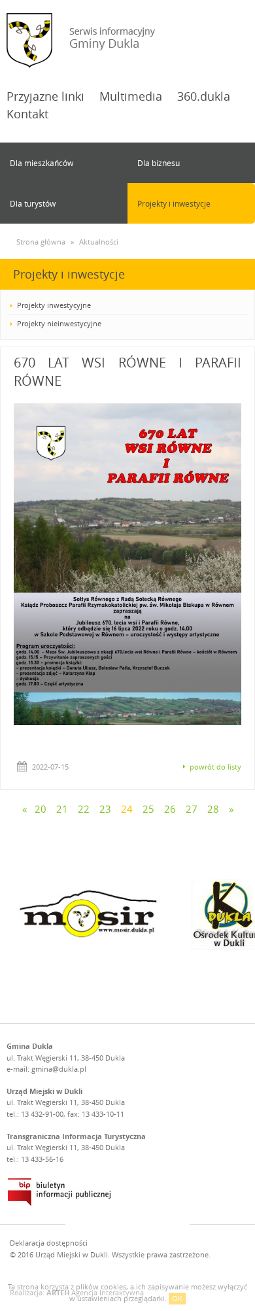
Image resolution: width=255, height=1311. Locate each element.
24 (127, 808)
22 (84, 808)
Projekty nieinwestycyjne (59, 323)
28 (213, 808)
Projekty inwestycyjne (54, 305)
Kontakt (27, 114)
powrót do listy (215, 767)
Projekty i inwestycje (174, 203)
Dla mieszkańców (41, 163)
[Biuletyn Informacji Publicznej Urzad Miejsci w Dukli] (59, 1192)
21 (62, 808)
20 (40, 808)
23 (105, 808)
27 (191, 808)
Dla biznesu (158, 163)
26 (170, 808)
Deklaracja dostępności (49, 1243)
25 (148, 808)
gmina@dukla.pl (58, 1069)
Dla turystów (33, 203)
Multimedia (130, 96)
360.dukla (203, 96)
